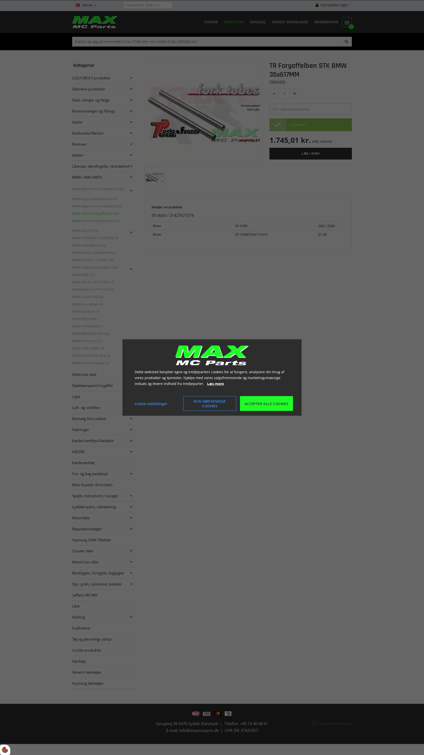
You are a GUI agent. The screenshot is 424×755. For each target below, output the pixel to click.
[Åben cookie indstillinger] (5, 750)
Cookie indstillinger (151, 403)
